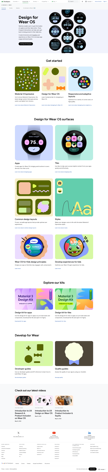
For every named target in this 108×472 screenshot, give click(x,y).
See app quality (59, 377)
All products (47, 463)
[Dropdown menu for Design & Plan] (30, 1)
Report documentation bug (95, 448)
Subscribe (92, 469)
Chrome (22, 463)
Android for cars (40, 452)
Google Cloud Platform (37, 463)
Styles (57, 219)
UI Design (4, 5)
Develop (35, 1)
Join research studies (94, 452)
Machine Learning (22, 448)
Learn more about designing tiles (63, 172)
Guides (11, 8)
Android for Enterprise (6, 448)
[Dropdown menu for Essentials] (19, 1)
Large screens (40, 446)
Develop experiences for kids (68, 262)
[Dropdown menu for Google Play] (48, 1)
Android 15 (57, 450)
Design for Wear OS (51, 94)
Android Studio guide (76, 447)
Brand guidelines (13, 469)
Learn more (18, 268)
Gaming (21, 446)
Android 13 (57, 454)
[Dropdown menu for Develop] (38, 1)
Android (3, 446)
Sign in (105, 1)
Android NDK (75, 455)
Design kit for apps (23, 312)
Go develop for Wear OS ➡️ (29, 8)
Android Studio (98, 1)
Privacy (20, 454)
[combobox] (74, 1)
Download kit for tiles (60, 321)
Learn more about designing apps (23, 172)
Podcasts (3, 458)
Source (3, 452)
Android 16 (57, 448)
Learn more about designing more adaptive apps (80, 105)
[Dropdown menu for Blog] (57, 1)
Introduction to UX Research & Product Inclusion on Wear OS (23, 414)
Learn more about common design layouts (25, 228)
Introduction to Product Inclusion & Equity (64, 413)
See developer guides (20, 377)
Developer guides (23, 369)
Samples (18, 8)
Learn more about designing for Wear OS (52, 105)
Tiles (57, 163)
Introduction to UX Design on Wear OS (43, 411)
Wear (10, 5)
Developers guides (76, 449)
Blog (54, 1)
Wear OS (39, 448)
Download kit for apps (20, 321)
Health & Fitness (22, 450)
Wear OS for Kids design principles (30, 262)
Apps (17, 163)
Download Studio (75, 453)
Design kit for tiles (63, 312)
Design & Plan (25, 1)
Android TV (39, 454)
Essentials (15, 1)
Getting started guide (25, 43)
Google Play (44, 1)
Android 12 (57, 456)
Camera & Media (22, 452)
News (3, 454)
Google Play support (94, 450)
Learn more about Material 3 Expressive (25, 105)
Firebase (28, 463)
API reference (75, 451)
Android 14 (57, 452)
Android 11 (57, 458)
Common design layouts (26, 219)
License (7, 469)
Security (3, 450)
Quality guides (61, 369)
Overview (4, 8)
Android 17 (57, 446)
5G (19, 456)
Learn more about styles (61, 228)
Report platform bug (94, 446)
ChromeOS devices (41, 450)
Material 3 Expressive (24, 94)
